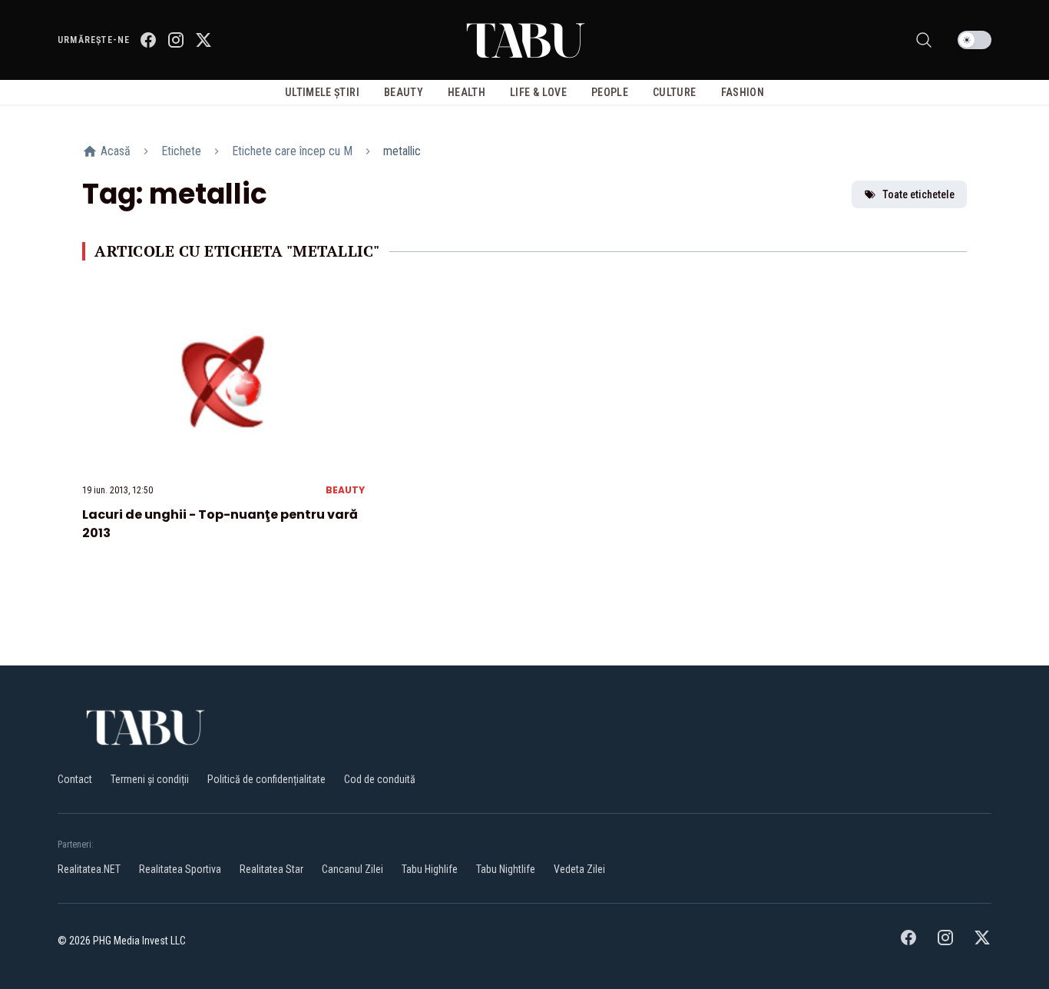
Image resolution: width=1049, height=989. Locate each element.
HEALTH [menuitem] (466, 92)
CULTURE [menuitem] (674, 92)
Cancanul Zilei (352, 869)
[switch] (974, 40)
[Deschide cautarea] (923, 40)
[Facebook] (148, 40)
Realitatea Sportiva (180, 869)
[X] (203, 40)
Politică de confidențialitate (266, 779)
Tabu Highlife (430, 869)
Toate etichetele (918, 194)
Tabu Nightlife (505, 869)
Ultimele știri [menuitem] (322, 92)
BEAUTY (345, 489)
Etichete (181, 151)
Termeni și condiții (150, 779)
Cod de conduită (379, 779)
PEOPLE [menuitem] (609, 92)
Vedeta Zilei (579, 869)
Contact (75, 779)
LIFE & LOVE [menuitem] (538, 92)
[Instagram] (176, 40)
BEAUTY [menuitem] (403, 92)
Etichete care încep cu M (292, 151)
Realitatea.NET (89, 869)
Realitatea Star (271, 869)
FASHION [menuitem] (742, 92)
